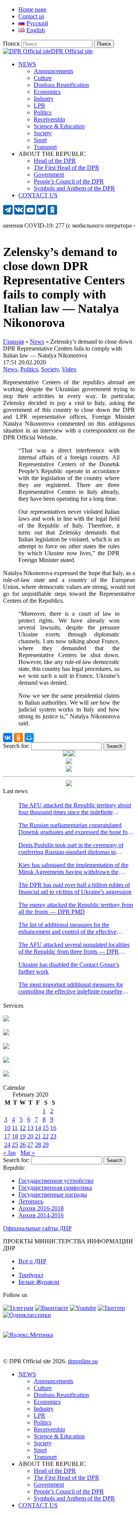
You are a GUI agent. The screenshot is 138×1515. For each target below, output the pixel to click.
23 (53, 1136)
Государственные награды (52, 1194)
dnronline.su (83, 1361)
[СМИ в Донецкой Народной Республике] (6, 1033)
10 (7, 1128)
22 (46, 1136)
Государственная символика (55, 1187)
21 (38, 1136)
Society (50, 369)
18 (15, 1136)
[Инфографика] (6, 1074)
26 (23, 1144)
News (10, 369)
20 (30, 1136)
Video (69, 369)
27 (30, 1144)
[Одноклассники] (18, 737)
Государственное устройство (56, 1180)
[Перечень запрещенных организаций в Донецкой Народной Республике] (6, 1047)
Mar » (27, 1152)
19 (23, 1136)
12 (23, 1128)
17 (7, 1136)
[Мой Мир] (29, 737)
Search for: (16, 746)
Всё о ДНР (32, 1261)
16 (53, 1128)
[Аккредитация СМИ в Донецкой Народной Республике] (6, 1019)
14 (38, 1128)
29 (46, 1144)
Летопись (30, 1201)
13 (30, 1128)
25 (15, 1144)
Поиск (11, 43)
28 (38, 1144)
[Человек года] (72, 754)
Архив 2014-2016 (41, 1215)
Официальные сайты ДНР (37, 1228)
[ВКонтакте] (7, 737)
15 (46, 1128)
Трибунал (30, 1275)
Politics (29, 369)
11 (15, 1128)
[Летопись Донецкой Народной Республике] (6, 1061)
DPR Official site (72, 51)
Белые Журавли (38, 1282)
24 (7, 1144)
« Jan (9, 1152)
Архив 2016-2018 (41, 1208)
